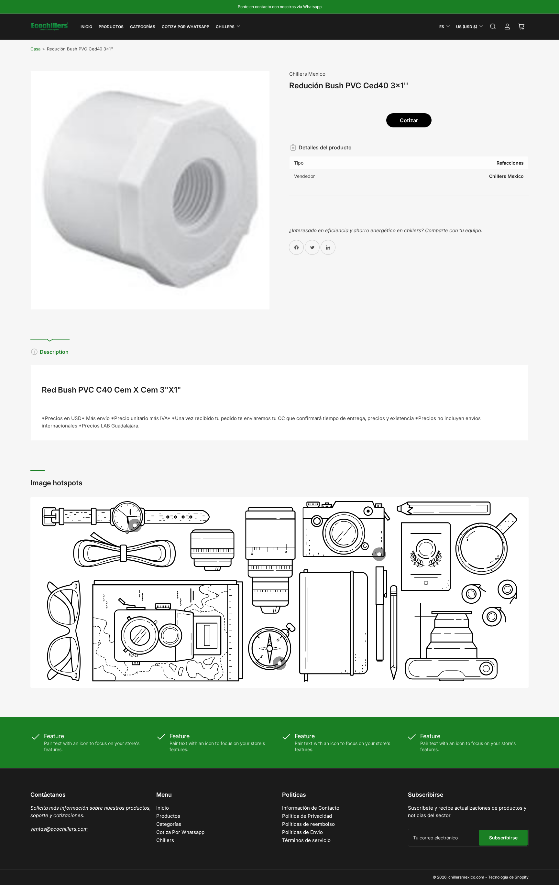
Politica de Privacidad (307, 816)
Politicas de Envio (302, 832)
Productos (111, 26)
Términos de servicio (306, 840)
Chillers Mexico (307, 74)
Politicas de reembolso (308, 824)
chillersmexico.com (466, 877)
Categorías (142, 26)
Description (54, 352)
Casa (35, 48)
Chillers (225, 26)
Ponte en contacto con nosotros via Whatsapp (280, 6)
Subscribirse (503, 837)
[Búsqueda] (493, 26)
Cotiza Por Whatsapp (185, 26)
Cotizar (409, 120)
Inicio (86, 26)
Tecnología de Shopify (508, 877)
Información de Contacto (310, 808)
